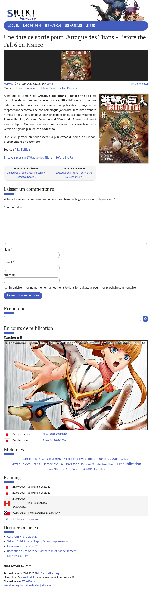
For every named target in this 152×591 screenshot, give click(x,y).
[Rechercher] (145, 319)
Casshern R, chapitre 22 (22, 546)
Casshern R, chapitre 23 (22, 536)
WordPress (28, 581)
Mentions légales (14, 585)
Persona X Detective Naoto (98, 464)
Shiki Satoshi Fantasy (47, 573)
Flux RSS (46, 585)
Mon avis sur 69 (17, 556)
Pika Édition (22, 149)
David (50, 83)
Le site (90, 25)
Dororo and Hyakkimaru (79, 459)
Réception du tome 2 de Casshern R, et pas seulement (41, 551)
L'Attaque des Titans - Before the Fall (45, 88)
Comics (42, 459)
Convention (54, 459)
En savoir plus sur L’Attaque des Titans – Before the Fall (39, 157)
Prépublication (129, 464)
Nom (8, 249)
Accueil (13, 25)
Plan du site (32, 585)
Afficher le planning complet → (21, 519)
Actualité (10, 83)
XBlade (87, 469)
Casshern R (30, 459)
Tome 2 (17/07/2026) (54, 440)
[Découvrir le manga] (76, 429)
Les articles (73, 25)
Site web (9, 275)
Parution (72, 88)
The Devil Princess (70, 469)
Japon (113, 459)
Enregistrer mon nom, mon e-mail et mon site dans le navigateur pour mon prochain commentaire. (73, 287)
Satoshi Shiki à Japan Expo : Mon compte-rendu (37, 541)
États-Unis (99, 469)
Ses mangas (53, 25)
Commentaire (13, 207)
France (20, 88)
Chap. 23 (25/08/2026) (55, 434)
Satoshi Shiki (32, 25)
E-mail (9, 262)
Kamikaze (124, 459)
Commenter (141, 83)
